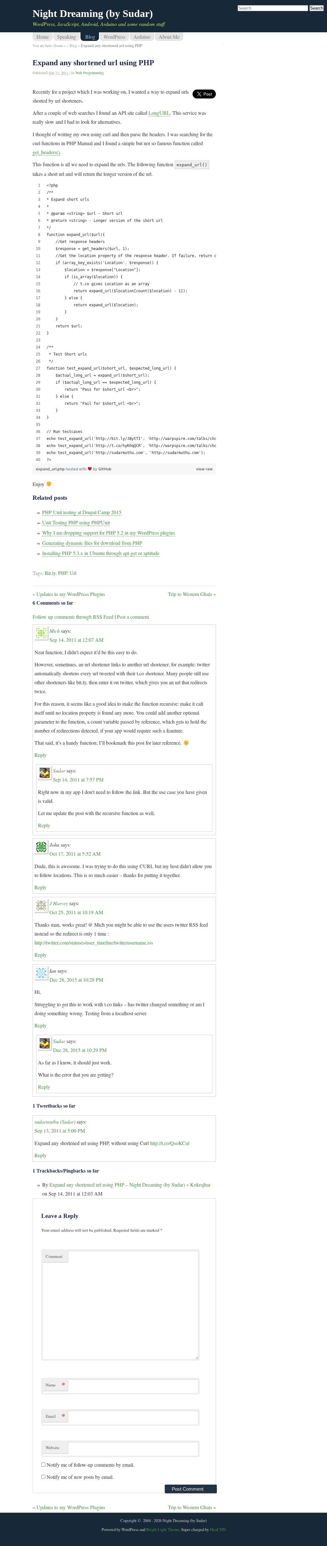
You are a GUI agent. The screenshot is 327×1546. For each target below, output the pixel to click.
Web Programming (89, 72)
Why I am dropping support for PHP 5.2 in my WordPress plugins (108, 532)
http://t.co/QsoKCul (169, 1143)
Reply (40, 754)
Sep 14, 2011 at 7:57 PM (78, 779)
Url (73, 572)
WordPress (114, 36)
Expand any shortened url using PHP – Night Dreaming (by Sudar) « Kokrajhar (129, 1184)
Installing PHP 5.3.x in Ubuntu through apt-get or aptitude (100, 553)
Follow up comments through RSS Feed (73, 616)
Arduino (141, 36)
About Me (169, 36)
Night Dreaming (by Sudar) (93, 13)
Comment (54, 1256)
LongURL (159, 112)
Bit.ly (50, 572)
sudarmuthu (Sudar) (54, 1121)
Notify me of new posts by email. (80, 1476)
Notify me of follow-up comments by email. (90, 1464)
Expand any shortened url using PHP (93, 63)
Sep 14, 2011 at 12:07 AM (76, 639)
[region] (124, 322)
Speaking (66, 36)
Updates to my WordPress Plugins (69, 594)
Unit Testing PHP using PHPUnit (76, 522)
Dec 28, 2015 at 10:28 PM (76, 979)
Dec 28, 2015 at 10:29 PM (80, 1050)
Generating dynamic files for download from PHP (92, 542)
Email (55, 1416)
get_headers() (46, 152)
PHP (62, 572)
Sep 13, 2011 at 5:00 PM (59, 1130)
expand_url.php (51, 469)
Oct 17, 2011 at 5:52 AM (75, 853)
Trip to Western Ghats (192, 594)
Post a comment (133, 616)
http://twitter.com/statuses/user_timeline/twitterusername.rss (93, 942)
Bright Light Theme (162, 1529)
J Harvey (58, 903)
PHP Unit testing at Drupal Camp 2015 (81, 512)
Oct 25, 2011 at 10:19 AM (76, 912)
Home (42, 36)
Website (52, 1447)
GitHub (104, 469)
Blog (90, 36)
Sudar (59, 770)
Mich (54, 630)
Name (55, 1384)
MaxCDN (218, 1529)
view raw (204, 469)
